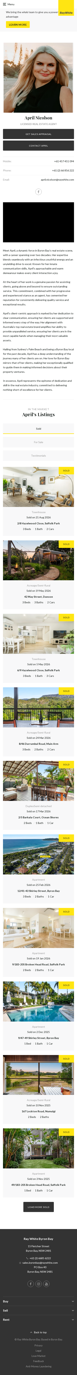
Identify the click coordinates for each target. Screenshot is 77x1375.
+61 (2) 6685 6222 (40, 1258)
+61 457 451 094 (64, 161)
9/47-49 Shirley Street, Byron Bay (38, 1037)
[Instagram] (38, 1284)
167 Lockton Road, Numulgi (39, 1111)
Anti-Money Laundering (38, 1366)
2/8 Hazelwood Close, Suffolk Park (38, 523)
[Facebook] (38, 192)
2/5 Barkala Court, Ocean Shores (38, 817)
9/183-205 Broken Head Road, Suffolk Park (38, 964)
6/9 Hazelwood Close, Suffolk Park (38, 670)
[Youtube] (46, 1284)
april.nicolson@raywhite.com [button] (57, 179)
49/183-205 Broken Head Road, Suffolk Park (38, 1184)
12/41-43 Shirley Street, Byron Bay (38, 890)
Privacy (39, 1345)
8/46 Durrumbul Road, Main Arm (38, 743)
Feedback (38, 1361)
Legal (38, 1350)
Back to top (40, 1332)
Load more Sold (38, 1207)
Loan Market (38, 1355)
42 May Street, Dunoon (38, 596)
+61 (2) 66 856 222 (63, 170)
